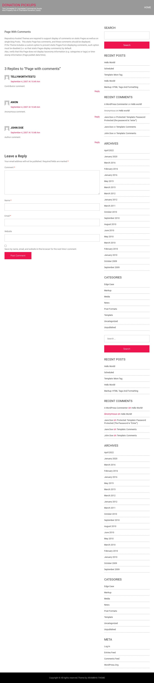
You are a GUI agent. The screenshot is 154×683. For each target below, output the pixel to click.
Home (147, 7)
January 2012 (110, 199)
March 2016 (110, 163)
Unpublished (110, 327)
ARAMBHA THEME (96, 678)
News (106, 303)
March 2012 (110, 193)
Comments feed (111, 658)
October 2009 (110, 261)
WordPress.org (111, 665)
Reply (97, 91)
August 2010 (110, 224)
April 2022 (109, 150)
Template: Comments (126, 127)
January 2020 (110, 156)
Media (107, 296)
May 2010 (109, 236)
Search (110, 28)
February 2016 (111, 169)
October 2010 (110, 212)
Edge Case (109, 284)
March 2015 (110, 187)
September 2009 (112, 267)
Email (8, 216)
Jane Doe (108, 117)
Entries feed (110, 652)
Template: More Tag (113, 75)
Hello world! (109, 62)
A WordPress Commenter (116, 104)
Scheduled (109, 68)
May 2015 (109, 181)
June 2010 (109, 230)
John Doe (17, 127)
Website (8, 231)
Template (108, 315)
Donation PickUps (19, 5)
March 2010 (110, 243)
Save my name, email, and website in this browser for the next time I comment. (41, 249)
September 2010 (112, 218)
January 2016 (110, 175)
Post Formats (110, 309)
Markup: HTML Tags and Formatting (121, 87)
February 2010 (111, 249)
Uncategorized (111, 321)
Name (8, 200)
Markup (107, 290)
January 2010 (110, 255)
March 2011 (110, 206)
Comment (10, 167)
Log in (107, 646)
